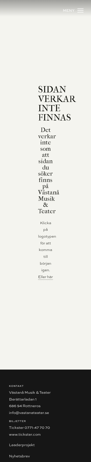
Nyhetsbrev (19, 456)
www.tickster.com (25, 434)
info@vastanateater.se (29, 412)
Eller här (45, 276)
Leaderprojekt (22, 444)
